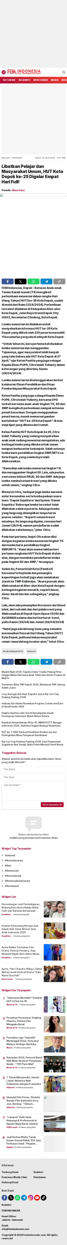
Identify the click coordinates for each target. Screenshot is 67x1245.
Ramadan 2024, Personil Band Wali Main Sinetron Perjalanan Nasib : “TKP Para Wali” (24, 1061)
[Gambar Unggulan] (33, 235)
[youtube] (37, 1198)
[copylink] (59, 281)
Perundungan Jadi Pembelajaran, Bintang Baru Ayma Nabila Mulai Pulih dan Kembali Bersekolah (21, 907)
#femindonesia (14, 860)
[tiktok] (43, 1198)
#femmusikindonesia (17, 880)
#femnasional (13, 875)
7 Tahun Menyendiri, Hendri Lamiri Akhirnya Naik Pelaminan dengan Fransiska (24, 1081)
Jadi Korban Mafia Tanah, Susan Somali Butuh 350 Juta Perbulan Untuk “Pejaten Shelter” (23, 1140)
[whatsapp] (33, 281)
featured (31, 651)
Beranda (6, 158)
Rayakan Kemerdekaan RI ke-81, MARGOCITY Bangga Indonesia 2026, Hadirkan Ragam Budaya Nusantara (31, 724)
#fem (8, 865)
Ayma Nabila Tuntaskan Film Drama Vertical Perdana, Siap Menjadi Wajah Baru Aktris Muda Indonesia (20, 952)
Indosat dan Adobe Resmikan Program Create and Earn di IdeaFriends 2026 (32, 705)
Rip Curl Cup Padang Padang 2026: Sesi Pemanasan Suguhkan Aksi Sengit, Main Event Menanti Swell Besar (32, 743)
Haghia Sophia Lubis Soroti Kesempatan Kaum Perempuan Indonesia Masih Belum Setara (28, 714)
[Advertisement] (33, 34)
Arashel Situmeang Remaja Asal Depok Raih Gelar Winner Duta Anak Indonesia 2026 (20, 929)
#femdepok (12, 886)
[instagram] (30, 1198)
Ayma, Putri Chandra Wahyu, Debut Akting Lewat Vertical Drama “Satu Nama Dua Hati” (22, 972)
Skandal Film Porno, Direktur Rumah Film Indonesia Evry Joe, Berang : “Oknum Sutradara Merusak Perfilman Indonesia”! (24, 1101)
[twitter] (21, 281)
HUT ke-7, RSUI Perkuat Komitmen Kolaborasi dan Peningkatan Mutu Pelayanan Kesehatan (29, 734)
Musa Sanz (18, 190)
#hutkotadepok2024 (13, 651)
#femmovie (12, 870)
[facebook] (8, 281)
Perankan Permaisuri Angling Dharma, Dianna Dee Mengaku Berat (24, 1021)
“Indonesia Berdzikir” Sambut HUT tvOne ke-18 (24, 999)
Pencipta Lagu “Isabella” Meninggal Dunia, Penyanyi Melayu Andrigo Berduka (23, 1041)
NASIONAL (17, 158)
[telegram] (46, 281)
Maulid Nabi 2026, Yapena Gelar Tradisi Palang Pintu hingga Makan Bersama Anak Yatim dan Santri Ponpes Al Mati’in (33, 674)
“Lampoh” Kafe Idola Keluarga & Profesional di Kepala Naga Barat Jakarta (22, 1120)
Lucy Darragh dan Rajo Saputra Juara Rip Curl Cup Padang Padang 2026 (30, 696)
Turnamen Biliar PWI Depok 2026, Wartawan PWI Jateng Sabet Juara (33, 686)
